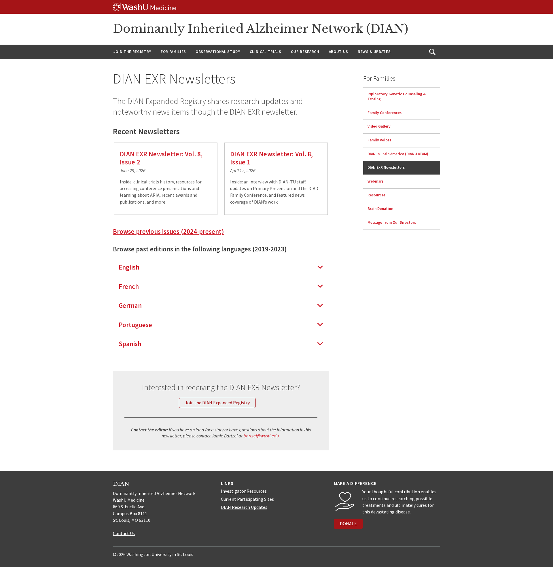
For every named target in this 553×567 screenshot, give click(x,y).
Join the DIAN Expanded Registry (217, 402)
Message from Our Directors (392, 222)
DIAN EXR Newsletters (386, 167)
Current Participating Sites (247, 499)
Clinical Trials (265, 51)
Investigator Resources (244, 491)
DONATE (348, 523)
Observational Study (218, 51)
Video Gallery (379, 126)
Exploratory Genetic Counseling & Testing (397, 96)
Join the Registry (132, 51)
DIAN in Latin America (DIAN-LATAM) (398, 153)
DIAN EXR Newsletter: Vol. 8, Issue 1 (271, 158)
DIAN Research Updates (244, 507)
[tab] (221, 267)
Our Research (305, 51)
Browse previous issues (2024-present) (168, 231)
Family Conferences (385, 112)
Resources (376, 195)
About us (338, 51)
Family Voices (379, 140)
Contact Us (124, 533)
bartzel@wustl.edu (261, 436)
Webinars (375, 181)
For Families (173, 51)
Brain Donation (380, 208)
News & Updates (374, 51)
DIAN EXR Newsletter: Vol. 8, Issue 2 (161, 158)
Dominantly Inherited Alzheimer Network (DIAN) (260, 29)
